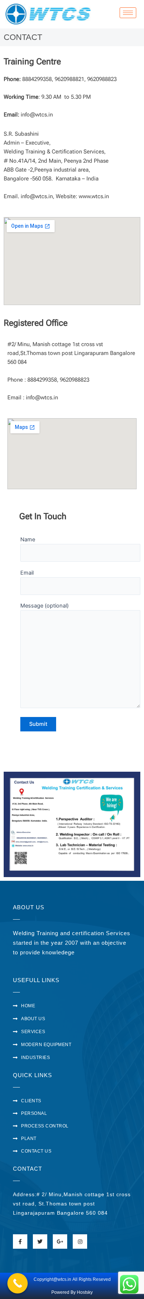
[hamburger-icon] (128, 12)
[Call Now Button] (17, 1283)
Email (27, 572)
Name (27, 539)
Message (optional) (44, 605)
